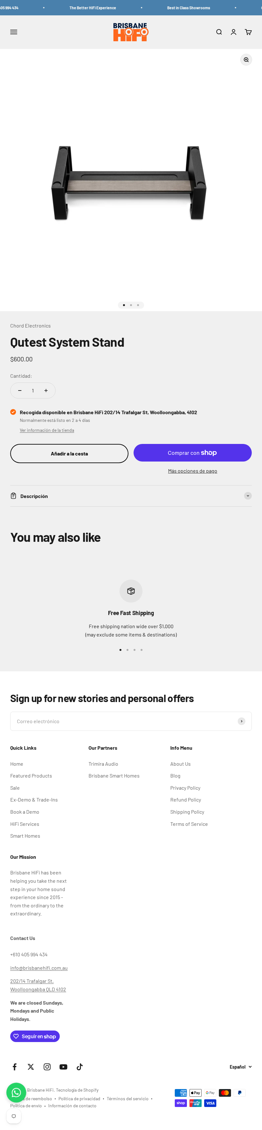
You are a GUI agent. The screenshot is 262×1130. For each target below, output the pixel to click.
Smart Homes (25, 836)
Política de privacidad (79, 1098)
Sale (15, 788)
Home (16, 764)
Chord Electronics (30, 325)
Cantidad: (21, 376)
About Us (180, 764)
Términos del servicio (128, 1098)
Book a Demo (24, 812)
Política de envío (26, 1105)
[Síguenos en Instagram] (47, 1067)
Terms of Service (189, 824)
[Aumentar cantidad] (46, 390)
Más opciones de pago (192, 471)
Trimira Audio (103, 764)
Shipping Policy (187, 812)
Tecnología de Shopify (77, 1090)
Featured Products (31, 775)
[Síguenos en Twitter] (31, 1067)
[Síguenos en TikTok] (79, 1067)
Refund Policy (185, 799)
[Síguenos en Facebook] (14, 1067)
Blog (175, 775)
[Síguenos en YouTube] (63, 1067)
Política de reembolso (31, 1098)
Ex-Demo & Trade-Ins (34, 799)
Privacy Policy (185, 788)
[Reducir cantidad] (20, 390)
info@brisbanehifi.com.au (39, 968)
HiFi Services (24, 824)
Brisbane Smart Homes (114, 775)
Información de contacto (72, 1105)
